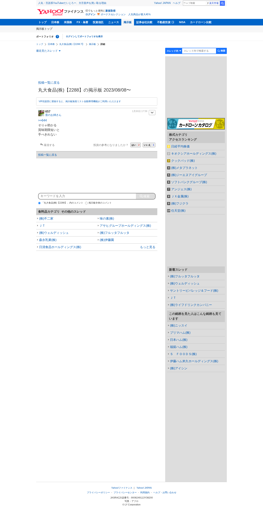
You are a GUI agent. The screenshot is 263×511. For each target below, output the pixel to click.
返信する (49, 144)
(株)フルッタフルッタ (114, 232)
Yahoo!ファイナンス (121, 488)
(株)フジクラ (179, 203)
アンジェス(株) (181, 189)
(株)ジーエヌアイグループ (189, 175)
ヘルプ (176, 3)
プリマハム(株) (180, 332)
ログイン (90, 14)
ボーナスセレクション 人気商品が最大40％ (126, 14)
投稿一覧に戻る (49, 82)
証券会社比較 (144, 22)
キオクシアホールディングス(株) (193, 153)
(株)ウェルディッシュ (54, 232)
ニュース (113, 22)
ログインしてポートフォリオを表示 (84, 36)
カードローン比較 (201, 22)
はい (136, 145)
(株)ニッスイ (178, 325)
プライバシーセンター (125, 492)
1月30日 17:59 (139, 111)
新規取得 (111, 10)
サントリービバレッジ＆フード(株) (194, 290)
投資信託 (98, 22)
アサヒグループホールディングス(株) (125, 225)
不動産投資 (164, 22)
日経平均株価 (180, 146)
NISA (182, 22)
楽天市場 (214, 3)
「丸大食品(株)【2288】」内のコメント (62, 202)
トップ (43, 22)
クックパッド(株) (183, 160)
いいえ (149, 145)
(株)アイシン (178, 368)
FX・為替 (82, 22)
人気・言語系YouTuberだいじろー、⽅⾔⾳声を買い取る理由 (72, 3)
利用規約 (145, 492)
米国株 (68, 22)
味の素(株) (107, 218)
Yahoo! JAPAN (162, 3)
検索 (222, 3)
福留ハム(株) (178, 347)
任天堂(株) (178, 210)
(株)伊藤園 (107, 240)
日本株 (55, 22)
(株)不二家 (46, 218)
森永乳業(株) (47, 240)
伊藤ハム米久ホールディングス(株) (194, 361)
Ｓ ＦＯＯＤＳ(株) (183, 354)
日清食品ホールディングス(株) (60, 247)
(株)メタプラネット (184, 167)
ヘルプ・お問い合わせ (164, 492)
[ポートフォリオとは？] (57, 37)
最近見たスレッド (47, 50)
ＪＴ (42, 225)
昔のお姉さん (53, 115)
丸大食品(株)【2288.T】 (71, 44)
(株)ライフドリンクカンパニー (191, 304)
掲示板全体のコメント (100, 202)
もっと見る (147, 247)
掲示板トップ (44, 28)
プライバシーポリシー (98, 492)
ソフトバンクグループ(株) (189, 182)
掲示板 (128, 22)
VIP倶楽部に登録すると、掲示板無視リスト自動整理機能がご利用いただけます (80, 101)
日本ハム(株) (178, 339)
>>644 (42, 120)
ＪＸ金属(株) (179, 196)
